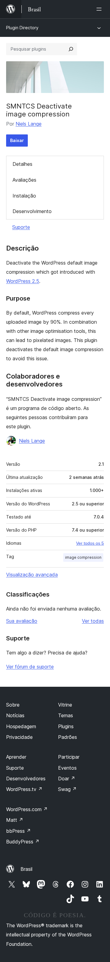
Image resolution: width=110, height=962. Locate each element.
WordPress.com (27, 809)
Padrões (67, 737)
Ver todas (93, 621)
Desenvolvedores (26, 778)
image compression (83, 557)
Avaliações (24, 180)
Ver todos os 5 (90, 543)
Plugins (66, 726)
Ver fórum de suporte (30, 667)
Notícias (15, 715)
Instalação (24, 196)
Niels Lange (29, 124)
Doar (66, 778)
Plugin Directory (22, 27)
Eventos (67, 768)
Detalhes (22, 164)
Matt (14, 820)
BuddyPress (22, 842)
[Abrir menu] (100, 9)
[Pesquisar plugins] (71, 49)
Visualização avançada (32, 575)
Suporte (21, 227)
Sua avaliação (21, 621)
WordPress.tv (24, 789)
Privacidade (19, 737)
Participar (68, 757)
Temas (65, 715)
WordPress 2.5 (22, 281)
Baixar (17, 140)
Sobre (13, 705)
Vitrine (65, 705)
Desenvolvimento (32, 211)
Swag (67, 789)
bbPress (18, 831)
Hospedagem (21, 726)
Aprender (16, 757)
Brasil (26, 869)
